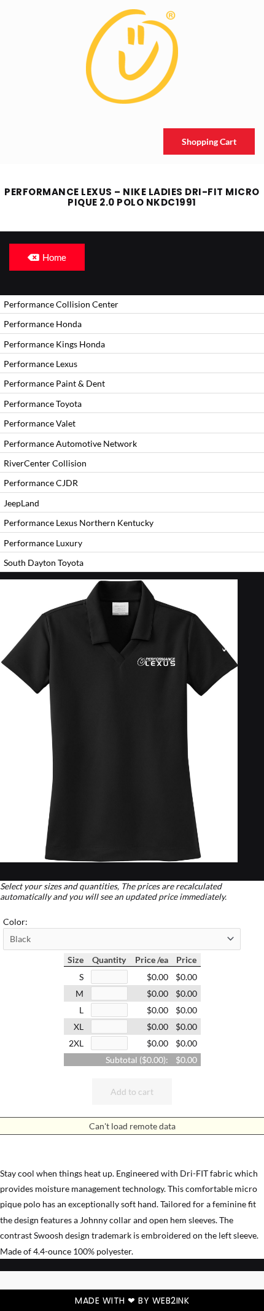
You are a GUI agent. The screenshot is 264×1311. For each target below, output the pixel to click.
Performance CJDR (41, 483)
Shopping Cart (209, 141)
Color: (15, 921)
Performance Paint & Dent (54, 383)
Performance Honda (43, 324)
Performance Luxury (43, 543)
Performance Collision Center (61, 304)
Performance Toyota (43, 403)
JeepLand (21, 503)
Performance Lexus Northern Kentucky (78, 522)
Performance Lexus (40, 363)
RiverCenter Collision (45, 463)
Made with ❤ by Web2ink (132, 1300)
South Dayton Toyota (43, 562)
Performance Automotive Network (70, 443)
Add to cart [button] (132, 1091)
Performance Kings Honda (54, 344)
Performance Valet (40, 423)
